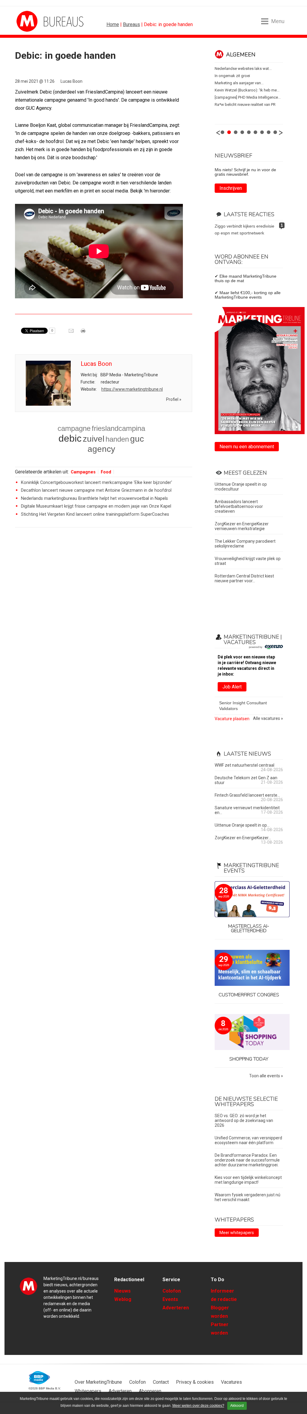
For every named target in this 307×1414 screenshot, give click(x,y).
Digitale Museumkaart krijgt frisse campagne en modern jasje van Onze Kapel (96, 506)
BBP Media (39, 1377)
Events (170, 1299)
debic (70, 438)
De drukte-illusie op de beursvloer (244, 83)
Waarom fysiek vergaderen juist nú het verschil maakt (247, 1197)
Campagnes (83, 472)
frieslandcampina (118, 428)
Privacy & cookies (195, 1382)
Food (106, 472)
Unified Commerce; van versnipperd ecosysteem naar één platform (248, 1140)
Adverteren (175, 1308)
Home (112, 24)
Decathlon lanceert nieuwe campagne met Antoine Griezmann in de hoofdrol (96, 490)
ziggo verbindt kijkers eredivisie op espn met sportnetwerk (244, 229)
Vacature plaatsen (232, 718)
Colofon (171, 1291)
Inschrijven (230, 188)
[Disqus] (103, 617)
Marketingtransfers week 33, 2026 (244, 75)
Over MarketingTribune (98, 1382)
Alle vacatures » (268, 718)
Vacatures (231, 1382)
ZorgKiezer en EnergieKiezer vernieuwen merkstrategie (242, 526)
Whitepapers (88, 1391)
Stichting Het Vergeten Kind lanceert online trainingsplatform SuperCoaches (95, 514)
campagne (74, 428)
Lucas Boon (71, 81)
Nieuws (122, 1291)
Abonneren (150, 1391)
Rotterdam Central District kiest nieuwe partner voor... (244, 578)
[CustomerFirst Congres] (249, 968)
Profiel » (173, 399)
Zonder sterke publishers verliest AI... (247, 68)
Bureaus (131, 24)
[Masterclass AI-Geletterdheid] (249, 899)
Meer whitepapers (236, 1232)
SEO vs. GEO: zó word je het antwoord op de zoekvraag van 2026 (244, 1120)
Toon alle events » (266, 1076)
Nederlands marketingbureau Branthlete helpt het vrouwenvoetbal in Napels (94, 498)
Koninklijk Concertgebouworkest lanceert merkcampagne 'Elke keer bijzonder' (96, 482)
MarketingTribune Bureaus (38, 21)
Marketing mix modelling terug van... (246, 90)
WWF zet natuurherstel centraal (244, 765)
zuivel (93, 438)
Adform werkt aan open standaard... (246, 97)
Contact (161, 1382)
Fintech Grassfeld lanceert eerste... (247, 795)
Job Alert (232, 687)
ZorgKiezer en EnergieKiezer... (243, 837)
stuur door (71, 332)
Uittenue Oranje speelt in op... (242, 825)
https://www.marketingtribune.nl (132, 389)
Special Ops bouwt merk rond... (242, 104)
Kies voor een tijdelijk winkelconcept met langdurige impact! (248, 1180)
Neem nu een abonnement (246, 446)
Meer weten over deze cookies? (198, 1406)
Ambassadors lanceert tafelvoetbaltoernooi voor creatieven (239, 506)
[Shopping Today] (249, 1032)
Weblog (122, 1299)
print (83, 332)
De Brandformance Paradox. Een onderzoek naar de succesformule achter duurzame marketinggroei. (247, 1160)
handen (117, 439)
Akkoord (237, 1406)
